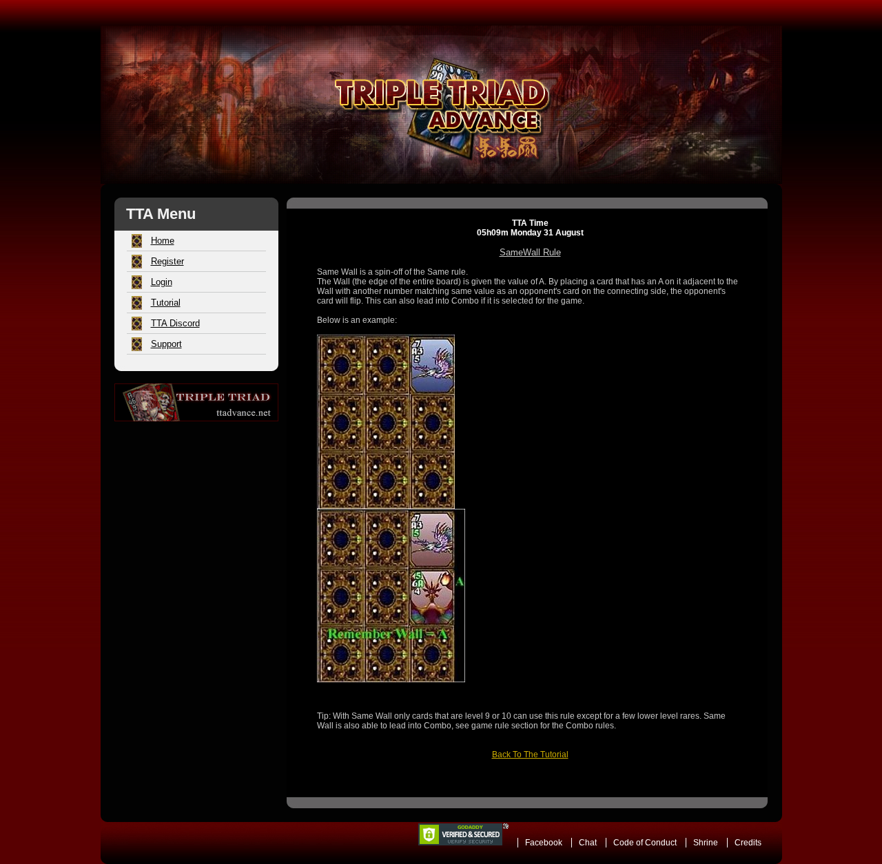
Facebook (543, 842)
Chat (588, 842)
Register (167, 261)
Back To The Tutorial (530, 754)
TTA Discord (175, 323)
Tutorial (166, 302)
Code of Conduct (645, 842)
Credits (748, 842)
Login (161, 282)
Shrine (705, 842)
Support (166, 344)
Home (162, 240)
